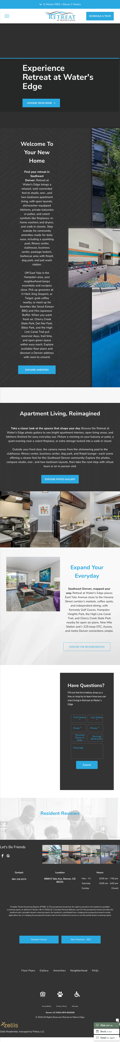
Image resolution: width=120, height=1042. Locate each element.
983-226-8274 (19, 879)
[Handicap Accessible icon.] (77, 996)
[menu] (7, 16)
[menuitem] (28, 970)
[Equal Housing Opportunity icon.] (42, 996)
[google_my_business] (8, 856)
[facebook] (2, 856)
